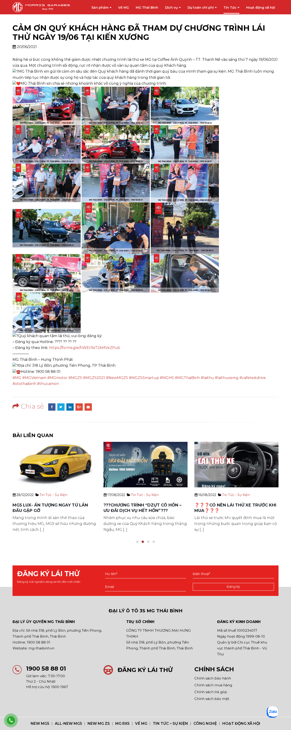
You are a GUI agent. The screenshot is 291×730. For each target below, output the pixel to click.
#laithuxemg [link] (226, 378)
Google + (79, 407)
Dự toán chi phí (201, 7)
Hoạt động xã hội (260, 7)
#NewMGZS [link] (117, 378)
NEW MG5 (40, 723)
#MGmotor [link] (57, 378)
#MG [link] (17, 378)
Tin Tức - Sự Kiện (54, 495)
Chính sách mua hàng (213, 685)
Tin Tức (229, 7)
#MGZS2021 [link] (94, 378)
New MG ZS (99, 723)
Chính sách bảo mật (211, 699)
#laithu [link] (207, 378)
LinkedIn (70, 407)
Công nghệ (205, 723)
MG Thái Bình (147, 7)
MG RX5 (122, 723)
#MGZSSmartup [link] (144, 378)
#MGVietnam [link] (34, 378)
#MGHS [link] (167, 378)
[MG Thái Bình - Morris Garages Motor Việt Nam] (42, 7)
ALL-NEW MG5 (68, 723)
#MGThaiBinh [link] (187, 378)
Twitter (61, 407)
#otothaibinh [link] (24, 384)
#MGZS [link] (75, 378)
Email (88, 407)
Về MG (123, 7)
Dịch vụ (171, 7)
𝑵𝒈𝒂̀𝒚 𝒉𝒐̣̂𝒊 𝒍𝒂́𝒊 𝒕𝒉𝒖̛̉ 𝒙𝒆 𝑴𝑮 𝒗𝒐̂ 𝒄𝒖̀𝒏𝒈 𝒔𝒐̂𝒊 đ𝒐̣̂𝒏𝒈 (230, 505)
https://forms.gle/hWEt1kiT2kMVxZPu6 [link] (84, 348)
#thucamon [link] (48, 384)
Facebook (51, 407)
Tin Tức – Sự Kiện (170, 723)
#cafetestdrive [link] (252, 378)
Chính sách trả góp (210, 692)
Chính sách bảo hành (212, 678)
